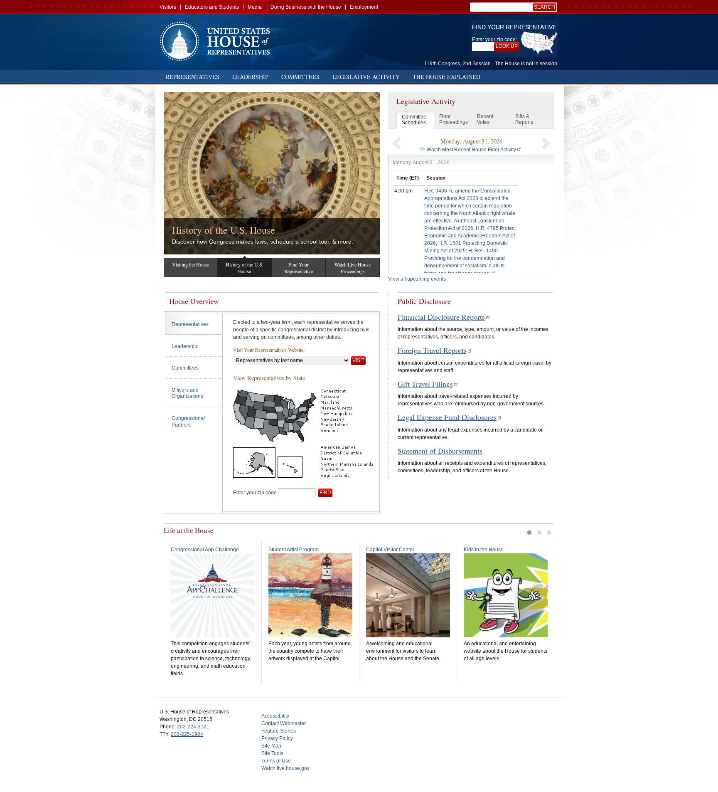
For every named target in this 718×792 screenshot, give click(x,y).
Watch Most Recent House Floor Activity (471, 150)
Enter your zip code (255, 493)
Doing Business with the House (305, 7)
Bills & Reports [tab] (524, 119)
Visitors (168, 7)
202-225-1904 (187, 734)
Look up (507, 46)
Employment (364, 7)
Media (255, 7)
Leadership (250, 77)
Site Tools (272, 753)
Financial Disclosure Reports (441, 317)
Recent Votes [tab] (485, 119)
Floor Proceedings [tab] (453, 119)
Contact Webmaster (283, 723)
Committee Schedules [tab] (414, 120)
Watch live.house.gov (285, 768)
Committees (300, 77)
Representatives (192, 77)
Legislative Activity (366, 77)
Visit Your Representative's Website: (269, 349)
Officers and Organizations (187, 393)
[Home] (218, 41)
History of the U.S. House (223, 230)
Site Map (271, 746)
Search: (546, 7)
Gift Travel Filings (425, 384)
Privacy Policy (277, 738)
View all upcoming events (417, 279)
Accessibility (275, 716)
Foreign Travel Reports (432, 350)
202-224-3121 (193, 727)
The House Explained (446, 77)
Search (544, 7)
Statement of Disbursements (440, 451)
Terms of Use (276, 761)
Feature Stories (278, 731)
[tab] (194, 324)
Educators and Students (212, 7)
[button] (396, 143)
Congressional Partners (188, 421)
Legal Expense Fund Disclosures (447, 417)
